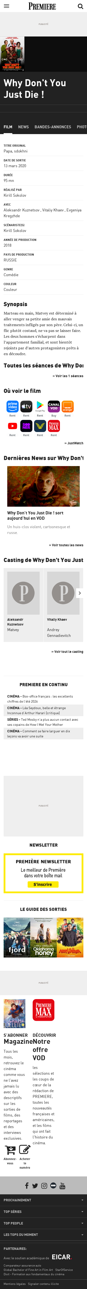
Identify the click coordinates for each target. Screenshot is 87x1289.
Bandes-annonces (53, 126)
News (23, 126)
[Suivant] (79, 593)
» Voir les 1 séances (68, 376)
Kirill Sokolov (15, 195)
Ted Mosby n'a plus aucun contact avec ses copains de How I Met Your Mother (42, 722)
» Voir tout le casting (67, 651)
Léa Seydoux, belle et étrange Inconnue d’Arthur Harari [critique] (36, 710)
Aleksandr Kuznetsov (21, 210)
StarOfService (64, 1270)
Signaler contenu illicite (43, 1284)
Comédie (11, 274)
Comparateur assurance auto (22, 1265)
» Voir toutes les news (66, 545)
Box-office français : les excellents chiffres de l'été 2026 (40, 698)
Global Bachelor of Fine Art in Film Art (28, 1270)
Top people (13, 1223)
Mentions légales (15, 1284)
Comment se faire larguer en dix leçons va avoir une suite (38, 733)
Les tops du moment (21, 1235)
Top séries (13, 1212)
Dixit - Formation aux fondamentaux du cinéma (34, 1274)
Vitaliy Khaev (53, 210)
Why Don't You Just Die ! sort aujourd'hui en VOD (35, 515)
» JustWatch (74, 443)
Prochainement (17, 1200)
